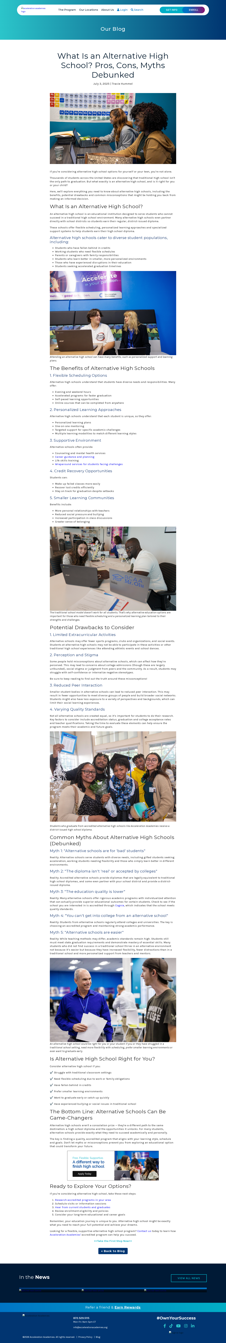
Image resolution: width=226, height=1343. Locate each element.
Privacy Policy (85, 1337)
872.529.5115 (81, 1318)
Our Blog (113, 29)
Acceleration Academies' (65, 1234)
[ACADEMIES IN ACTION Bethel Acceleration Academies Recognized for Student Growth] (155, 1290)
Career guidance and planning (74, 456)
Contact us (144, 1231)
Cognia (119, 905)
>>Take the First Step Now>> (113, 1241)
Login (123, 9)
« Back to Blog (113, 1251)
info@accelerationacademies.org (90, 1327)
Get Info (171, 9)
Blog (98, 1337)
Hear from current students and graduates (82, 1207)
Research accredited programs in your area (83, 1199)
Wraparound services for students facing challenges (89, 464)
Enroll (193, 9)
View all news (189, 1278)
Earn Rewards (128, 1307)
